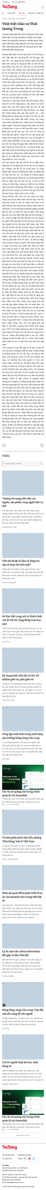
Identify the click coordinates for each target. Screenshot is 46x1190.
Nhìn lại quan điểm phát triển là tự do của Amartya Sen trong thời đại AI (22, 897)
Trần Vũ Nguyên (9, 582)
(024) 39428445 (15, 1180)
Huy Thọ (5, 1028)
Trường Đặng (8, 976)
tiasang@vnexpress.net (15, 1182)
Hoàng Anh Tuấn (9, 527)
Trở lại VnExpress (8, 1155)
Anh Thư (6, 642)
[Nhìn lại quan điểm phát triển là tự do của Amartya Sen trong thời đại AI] (23, 877)
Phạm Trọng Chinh (10, 859)
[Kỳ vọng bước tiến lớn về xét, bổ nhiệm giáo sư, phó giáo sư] (23, 660)
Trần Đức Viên (8, 700)
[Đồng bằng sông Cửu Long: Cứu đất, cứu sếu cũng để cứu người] (23, 994)
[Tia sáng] (9, 7)
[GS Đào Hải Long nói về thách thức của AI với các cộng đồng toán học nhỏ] (23, 600)
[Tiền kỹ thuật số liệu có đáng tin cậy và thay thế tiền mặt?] (23, 545)
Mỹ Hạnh (6, 759)
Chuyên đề (11, 13)
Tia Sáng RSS (7, 1158)
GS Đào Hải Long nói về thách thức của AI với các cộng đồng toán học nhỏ (22, 620)
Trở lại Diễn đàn (4, 445)
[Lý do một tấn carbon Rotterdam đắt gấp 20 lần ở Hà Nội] (23, 936)
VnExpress (5, 2)
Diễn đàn (22, 13)
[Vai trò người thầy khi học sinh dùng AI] (23, 1046)
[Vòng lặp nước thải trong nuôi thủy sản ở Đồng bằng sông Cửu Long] (23, 718)
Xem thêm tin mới (23, 1135)
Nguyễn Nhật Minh (10, 1084)
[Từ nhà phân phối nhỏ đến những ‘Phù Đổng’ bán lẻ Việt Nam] (23, 822)
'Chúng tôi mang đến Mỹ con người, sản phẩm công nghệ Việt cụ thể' (22, 502)
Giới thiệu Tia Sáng (24, 1155)
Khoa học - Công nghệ (36, 13)
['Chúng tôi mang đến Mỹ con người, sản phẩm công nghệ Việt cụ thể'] (23, 483)
